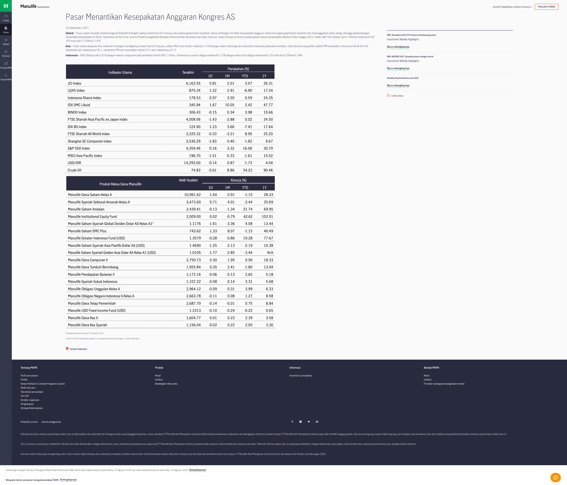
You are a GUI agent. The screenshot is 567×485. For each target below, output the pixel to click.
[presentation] (6, 18)
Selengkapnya (68, 479)
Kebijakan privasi (29, 421)
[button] (512, 6)
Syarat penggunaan (51, 421)
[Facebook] (293, 423)
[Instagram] (301, 423)
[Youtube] (309, 423)
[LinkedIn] (317, 423)
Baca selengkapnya (398, 46)
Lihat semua (397, 95)
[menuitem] (6, 18)
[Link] (6, 6)
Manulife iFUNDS (546, 6)
